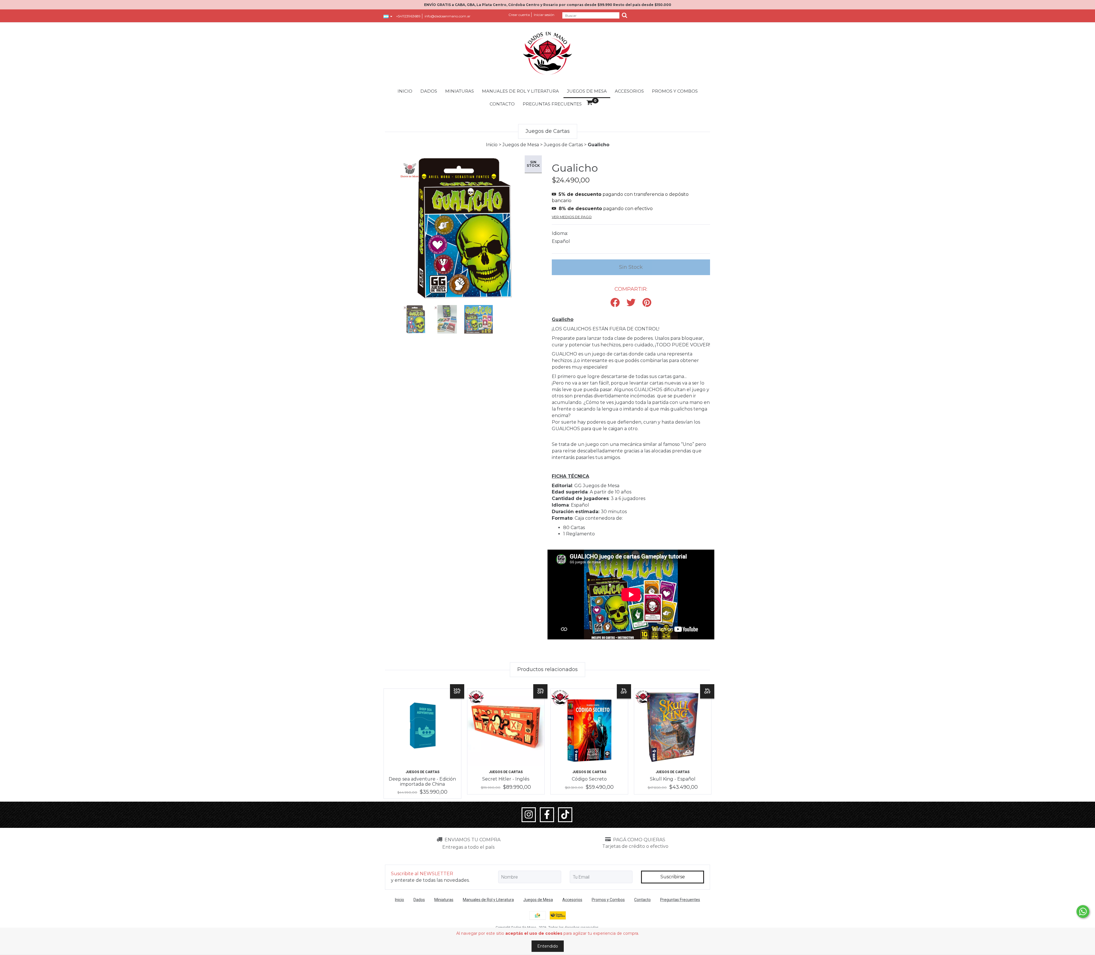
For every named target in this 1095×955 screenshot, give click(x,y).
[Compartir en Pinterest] (646, 303)
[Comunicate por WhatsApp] (1082, 911)
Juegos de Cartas (563, 144)
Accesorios (629, 91)
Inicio (405, 91)
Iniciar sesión (544, 15)
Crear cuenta (519, 15)
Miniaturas (459, 91)
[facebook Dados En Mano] (547, 814)
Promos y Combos (675, 91)
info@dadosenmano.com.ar (448, 16)
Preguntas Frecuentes (552, 104)
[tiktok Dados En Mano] (565, 814)
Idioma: (560, 233)
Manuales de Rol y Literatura (520, 91)
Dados (428, 91)
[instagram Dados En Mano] (529, 814)
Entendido (547, 946)
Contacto (502, 104)
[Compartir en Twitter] (631, 303)
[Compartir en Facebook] (615, 303)
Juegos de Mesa (587, 91)
